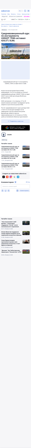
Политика (3, 14)
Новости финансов (14, 26)
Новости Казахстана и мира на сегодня (11, 24)
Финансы (13, 14)
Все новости (4, 26)
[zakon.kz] (5, 11)
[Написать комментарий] (15, 186)
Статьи (19, 14)
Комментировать (24, 190)
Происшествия (25, 14)
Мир (8, 14)
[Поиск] (25, 10)
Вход (28, 182)
